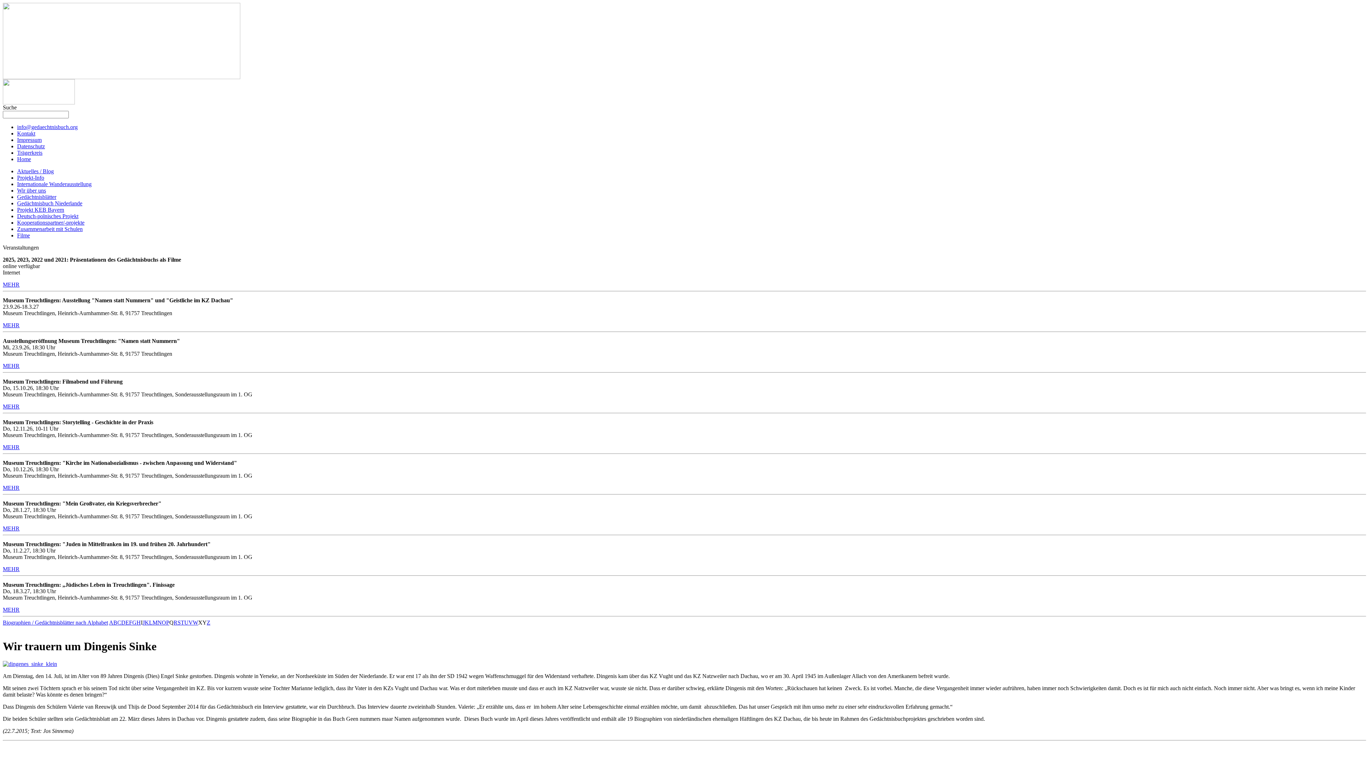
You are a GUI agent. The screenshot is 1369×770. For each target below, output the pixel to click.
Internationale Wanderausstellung (54, 184)
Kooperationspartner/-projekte (50, 223)
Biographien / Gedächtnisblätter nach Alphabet (55, 623)
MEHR (11, 285)
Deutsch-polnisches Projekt (47, 216)
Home (24, 159)
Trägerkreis (29, 153)
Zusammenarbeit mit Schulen (50, 229)
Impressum (29, 140)
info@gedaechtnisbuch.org (47, 127)
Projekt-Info (30, 178)
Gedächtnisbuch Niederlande (49, 203)
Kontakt (26, 133)
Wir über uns (31, 191)
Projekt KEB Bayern (40, 210)
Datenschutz (31, 146)
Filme (23, 235)
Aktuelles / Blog (35, 171)
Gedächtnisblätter (36, 197)
